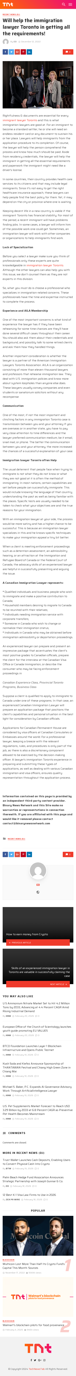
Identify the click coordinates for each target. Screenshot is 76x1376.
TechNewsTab (37, 1369)
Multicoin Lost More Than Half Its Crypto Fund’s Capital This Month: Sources (34, 1266)
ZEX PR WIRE (13, 1199)
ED (15, 41)
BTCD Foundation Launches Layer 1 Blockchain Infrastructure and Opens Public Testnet (32, 1048)
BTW (8, 1168)
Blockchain (8, 1260)
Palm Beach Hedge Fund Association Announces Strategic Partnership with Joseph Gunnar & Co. (33, 1179)
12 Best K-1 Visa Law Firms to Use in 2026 (29, 1195)
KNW (8, 1016)
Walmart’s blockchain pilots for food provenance (33, 1325)
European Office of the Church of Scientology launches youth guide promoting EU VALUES (37, 1029)
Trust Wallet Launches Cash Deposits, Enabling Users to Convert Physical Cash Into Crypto (36, 1162)
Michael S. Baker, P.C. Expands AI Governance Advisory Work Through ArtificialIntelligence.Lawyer (37, 1089)
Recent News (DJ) (11, 14)
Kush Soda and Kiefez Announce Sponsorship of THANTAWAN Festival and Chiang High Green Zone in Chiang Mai (37, 1067)
